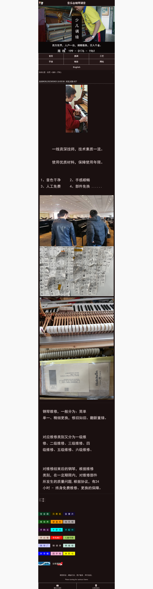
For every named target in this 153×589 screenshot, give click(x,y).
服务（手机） (57, 72)
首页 (48, 72)
